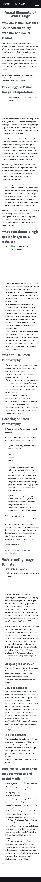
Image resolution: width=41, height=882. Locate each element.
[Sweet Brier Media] (14, 4)
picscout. (21, 413)
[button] (37, 4)
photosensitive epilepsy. (27, 817)
